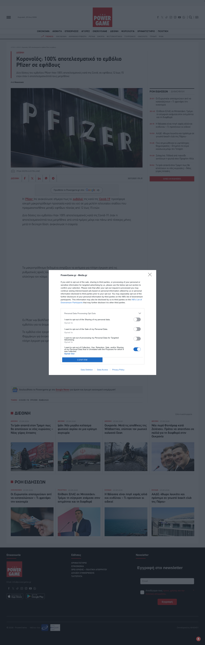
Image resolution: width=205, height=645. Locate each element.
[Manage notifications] (198, 639)
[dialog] (102, 322)
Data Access (102, 370)
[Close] (150, 275)
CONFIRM (82, 360)
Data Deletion (87, 370)
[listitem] (102, 313)
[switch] (137, 319)
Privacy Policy (118, 370)
